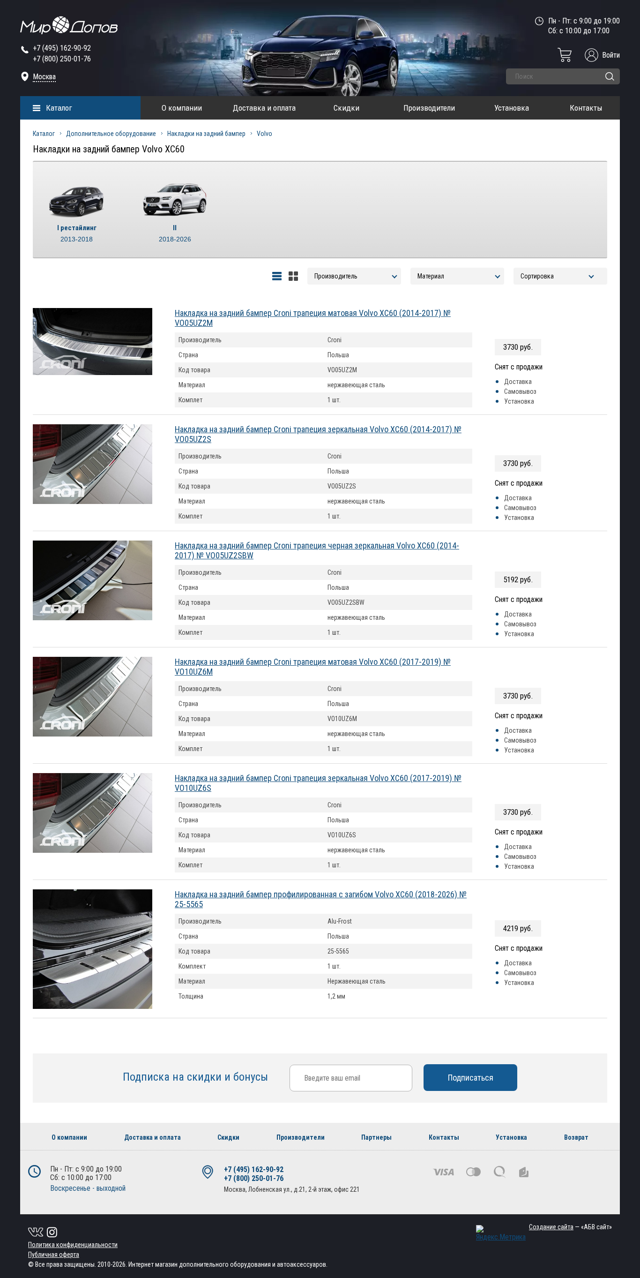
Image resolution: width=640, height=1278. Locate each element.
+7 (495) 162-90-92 (62, 48)
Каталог (59, 108)
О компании (182, 108)
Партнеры (376, 1137)
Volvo (264, 133)
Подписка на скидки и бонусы (197, 1076)
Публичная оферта (53, 1254)
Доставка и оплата (264, 108)
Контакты (586, 108)
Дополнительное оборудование (111, 133)
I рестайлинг (77, 233)
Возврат (576, 1137)
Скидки (346, 108)
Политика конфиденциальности (73, 1244)
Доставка (518, 381)
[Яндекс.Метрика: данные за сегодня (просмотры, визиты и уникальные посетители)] (501, 1233)
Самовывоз (520, 391)
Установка (511, 108)
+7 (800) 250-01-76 (62, 58)
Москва (44, 76)
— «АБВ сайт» (570, 1227)
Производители (429, 108)
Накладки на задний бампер (206, 133)
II (175, 233)
